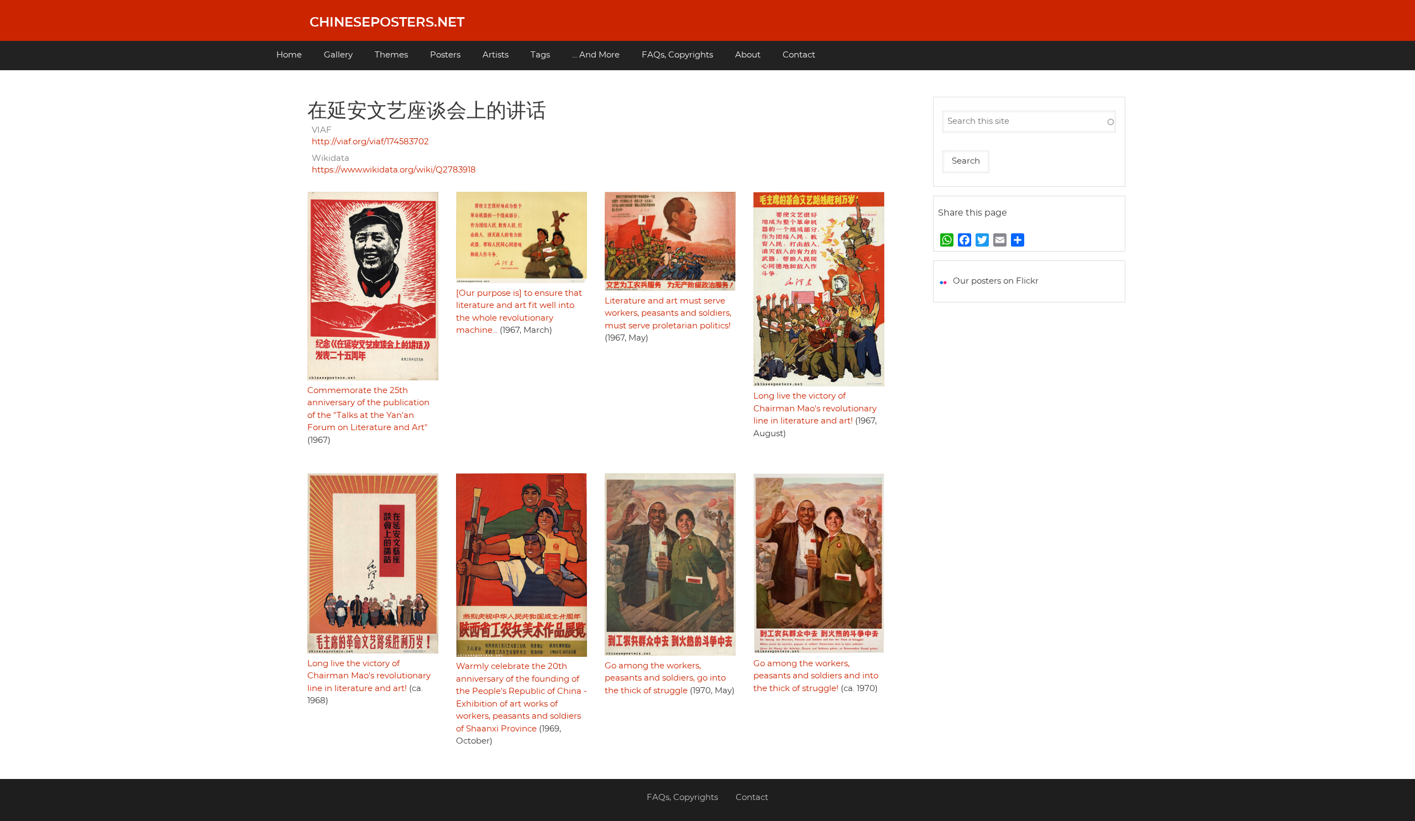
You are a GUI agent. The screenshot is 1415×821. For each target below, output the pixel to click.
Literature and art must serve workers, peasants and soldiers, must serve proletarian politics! (668, 313)
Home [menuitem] (289, 55)
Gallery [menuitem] (338, 55)
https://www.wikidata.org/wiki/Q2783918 (394, 170)
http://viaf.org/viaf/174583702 (370, 142)
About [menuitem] (748, 55)
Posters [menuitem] (445, 55)
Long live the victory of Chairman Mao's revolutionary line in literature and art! (815, 408)
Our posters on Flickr (996, 281)
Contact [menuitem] (799, 55)
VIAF (322, 130)
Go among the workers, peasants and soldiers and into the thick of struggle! (815, 676)
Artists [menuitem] (496, 55)
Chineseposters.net (387, 22)
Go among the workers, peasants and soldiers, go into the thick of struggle (665, 678)
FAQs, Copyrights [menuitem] (677, 55)
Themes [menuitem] (391, 55)
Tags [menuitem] (540, 55)
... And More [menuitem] (596, 55)
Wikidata (330, 158)
